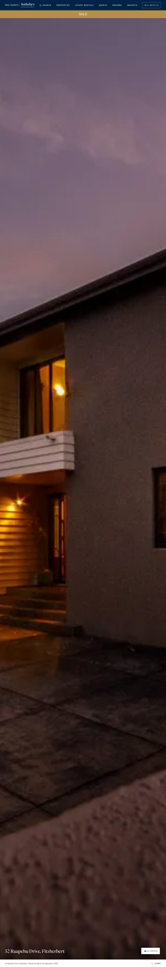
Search (47, 5)
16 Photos (152, 951)
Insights (132, 5)
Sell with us (151, 5)
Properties (63, 5)
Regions (117, 5)
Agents (103, 5)
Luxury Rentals (84, 5)
